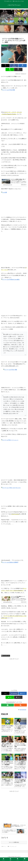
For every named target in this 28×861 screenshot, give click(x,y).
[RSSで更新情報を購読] (20, 705)
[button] (18, 69)
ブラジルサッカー (6, 655)
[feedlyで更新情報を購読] (7, 705)
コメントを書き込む (14, 842)
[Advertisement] (14, 674)
